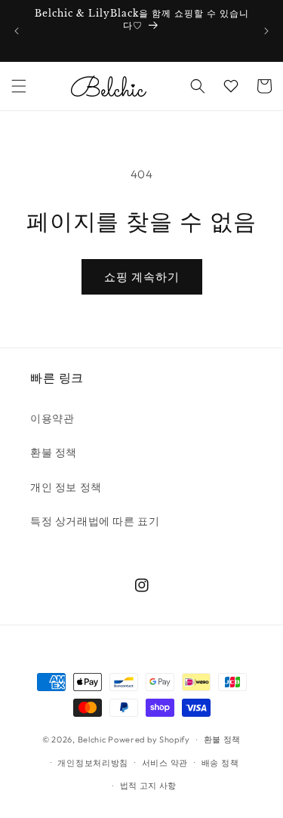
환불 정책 (53, 452)
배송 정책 (220, 763)
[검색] (197, 86)
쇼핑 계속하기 (142, 277)
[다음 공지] (266, 31)
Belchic (92, 739)
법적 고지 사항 (148, 785)
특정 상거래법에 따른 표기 (94, 521)
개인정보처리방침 (92, 763)
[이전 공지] (16, 31)
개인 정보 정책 (66, 487)
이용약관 (52, 418)
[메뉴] (18, 86)
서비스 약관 (165, 763)
